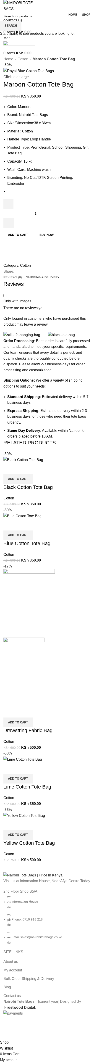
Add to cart (18, 235)
